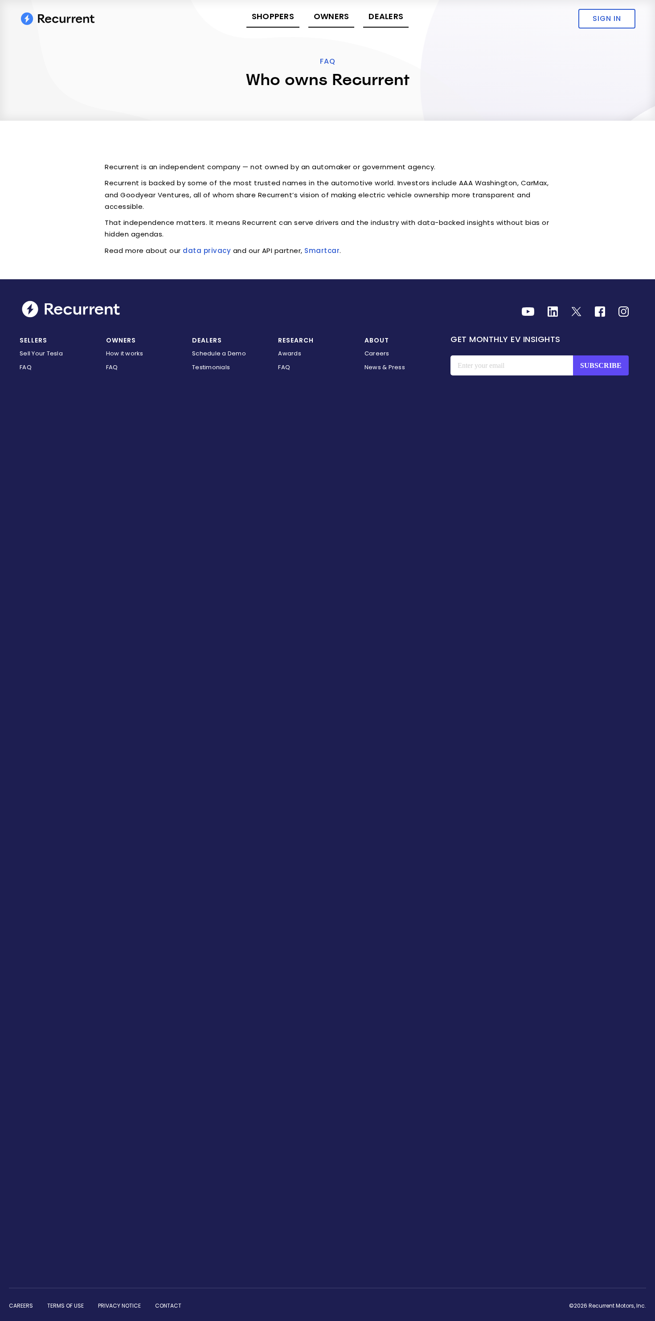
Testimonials (211, 367)
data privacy (207, 250)
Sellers (33, 340)
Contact (168, 1305)
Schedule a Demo (219, 353)
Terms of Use (65, 1305)
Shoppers (273, 16)
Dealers (385, 16)
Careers (376, 353)
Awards (289, 353)
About (376, 340)
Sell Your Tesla (41, 353)
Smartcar (322, 250)
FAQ (328, 61)
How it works (124, 353)
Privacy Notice (119, 1305)
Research (296, 340)
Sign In (607, 18)
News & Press (384, 367)
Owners (331, 16)
